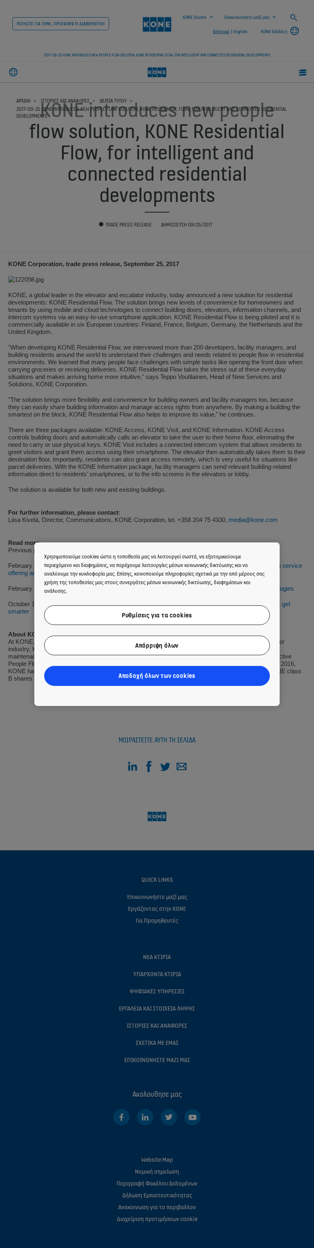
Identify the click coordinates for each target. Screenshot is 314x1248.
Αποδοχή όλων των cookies (157, 675)
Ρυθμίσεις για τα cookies (157, 614)
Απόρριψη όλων (157, 645)
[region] (157, 624)
